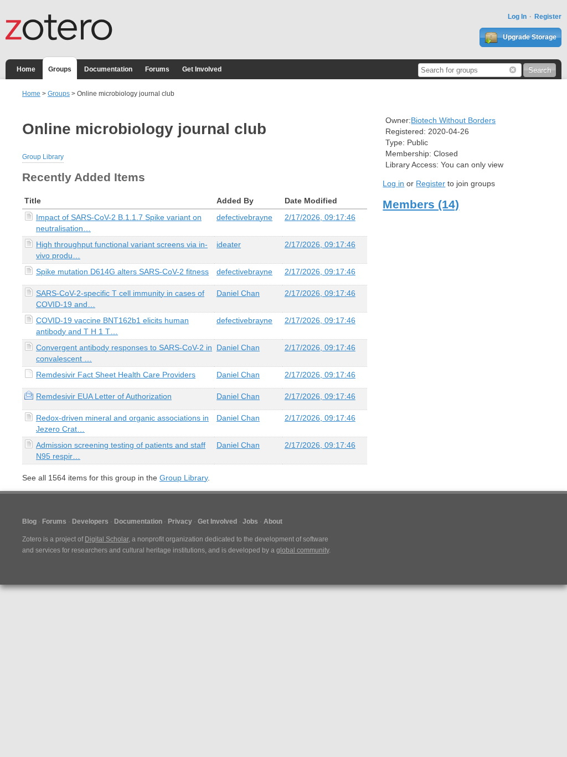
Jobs (250, 521)
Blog (29, 521)
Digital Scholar (106, 539)
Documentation (108, 69)
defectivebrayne (244, 217)
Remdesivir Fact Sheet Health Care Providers (115, 374)
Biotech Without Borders (453, 120)
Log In (517, 17)
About (273, 521)
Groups (59, 69)
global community (302, 550)
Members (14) (421, 204)
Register (547, 17)
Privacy (180, 521)
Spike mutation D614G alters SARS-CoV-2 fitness (122, 271)
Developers (90, 521)
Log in (393, 183)
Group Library (43, 157)
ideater (229, 244)
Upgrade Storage (528, 37)
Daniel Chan (238, 293)
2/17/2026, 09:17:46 (320, 217)
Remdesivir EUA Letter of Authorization (104, 396)
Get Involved (201, 69)
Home (26, 69)
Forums (157, 69)
